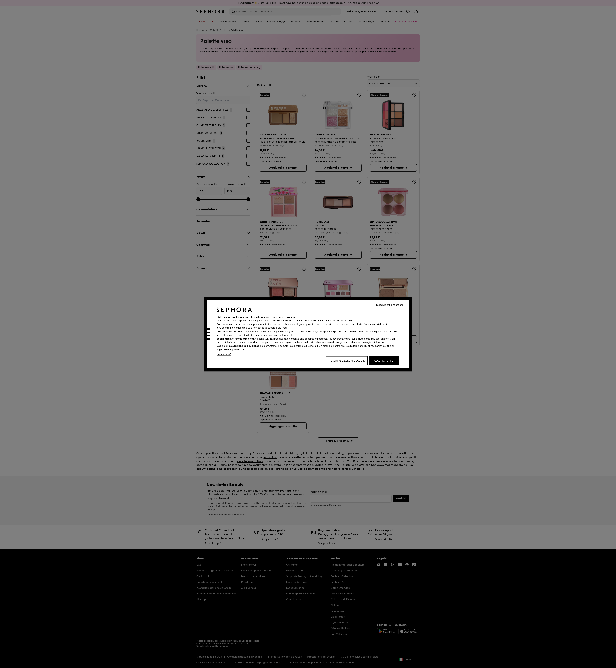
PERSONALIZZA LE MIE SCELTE (347, 360)
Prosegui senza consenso (389, 304)
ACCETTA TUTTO (383, 360)
